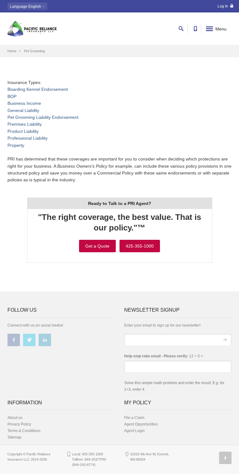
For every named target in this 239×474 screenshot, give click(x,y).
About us (14, 418)
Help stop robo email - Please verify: (156, 356)
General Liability (23, 110)
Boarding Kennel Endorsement (37, 89)
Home (11, 51)
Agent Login (134, 431)
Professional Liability (27, 138)
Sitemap (14, 437)
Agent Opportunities (141, 424)
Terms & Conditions (23, 431)
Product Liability (23, 131)
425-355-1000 (140, 246)
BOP (11, 96)
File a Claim (134, 418)
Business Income (24, 103)
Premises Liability (24, 124)
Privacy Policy (19, 424)
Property (15, 145)
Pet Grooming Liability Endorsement (42, 117)
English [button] (26, 6)
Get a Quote (97, 246)
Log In (223, 6)
